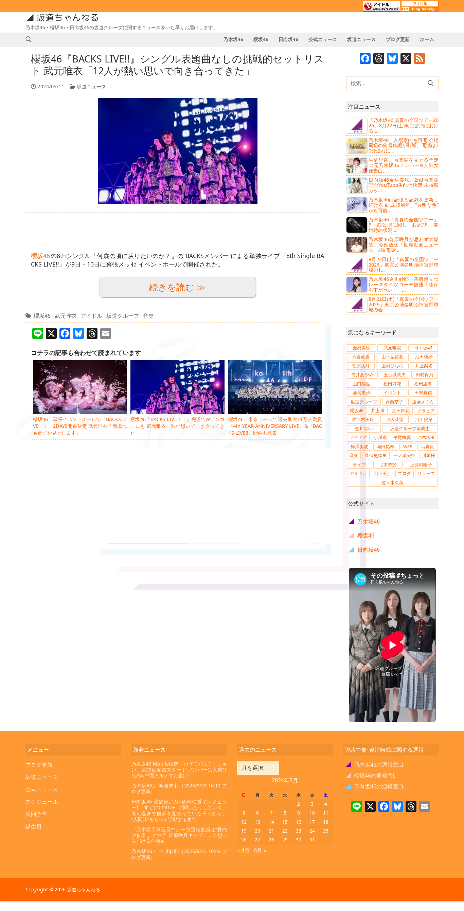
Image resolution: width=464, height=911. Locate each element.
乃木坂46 (426, 437)
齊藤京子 (394, 402)
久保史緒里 (376, 455)
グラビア (426, 410)
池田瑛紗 (424, 356)
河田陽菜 (424, 419)
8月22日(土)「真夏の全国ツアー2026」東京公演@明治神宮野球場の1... (404, 264)
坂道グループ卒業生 (410, 428)
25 (325, 830)
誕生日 (33, 826)
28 (271, 839)
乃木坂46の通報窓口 (375, 764)
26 (244, 839)
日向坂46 (423, 348)
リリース (426, 473)
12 (244, 822)
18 (325, 822)
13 (257, 822)
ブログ (404, 473)
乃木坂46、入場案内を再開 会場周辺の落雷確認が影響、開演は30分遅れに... (404, 145)
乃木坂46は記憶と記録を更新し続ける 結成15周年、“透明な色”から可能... (404, 205)
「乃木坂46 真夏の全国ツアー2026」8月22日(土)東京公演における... (404, 125)
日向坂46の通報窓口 (375, 786)
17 (312, 822)
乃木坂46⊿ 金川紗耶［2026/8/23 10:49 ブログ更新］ (179, 854)
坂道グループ (122, 316)
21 (271, 830)
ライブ (359, 464)
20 (257, 830)
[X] (406, 59)
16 (298, 822)
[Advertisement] (172, 229)
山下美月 (382, 473)
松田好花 (392, 384)
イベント (392, 392)
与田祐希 (385, 446)
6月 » (260, 850)
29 (285, 839)
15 (285, 822)
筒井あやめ (362, 374)
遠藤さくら (423, 402)
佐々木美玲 (363, 419)
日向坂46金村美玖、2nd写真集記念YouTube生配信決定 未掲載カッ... (404, 185)
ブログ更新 (39, 764)
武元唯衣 (65, 316)
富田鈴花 (401, 410)
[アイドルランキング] (381, 8)
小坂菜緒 (395, 419)
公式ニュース (41, 789)
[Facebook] (365, 59)
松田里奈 (423, 384)
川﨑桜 (428, 455)
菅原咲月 (361, 366)
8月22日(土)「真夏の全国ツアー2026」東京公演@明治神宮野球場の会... (404, 304)
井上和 (377, 410)
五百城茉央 (394, 374)
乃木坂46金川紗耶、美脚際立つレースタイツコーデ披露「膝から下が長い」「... (404, 284)
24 (312, 830)
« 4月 (243, 850)
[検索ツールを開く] (28, 39)
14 (271, 822)
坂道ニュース (90, 86)
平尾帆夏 (402, 437)
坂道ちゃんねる (67, 17)
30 (298, 839)
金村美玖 (361, 348)
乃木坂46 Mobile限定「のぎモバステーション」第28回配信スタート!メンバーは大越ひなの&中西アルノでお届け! (179, 770)
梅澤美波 (359, 446)
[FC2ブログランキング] (420, 8)
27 (257, 839)
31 (312, 839)
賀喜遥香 (361, 356)
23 (298, 830)
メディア (358, 437)
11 (325, 812)
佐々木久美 (392, 482)
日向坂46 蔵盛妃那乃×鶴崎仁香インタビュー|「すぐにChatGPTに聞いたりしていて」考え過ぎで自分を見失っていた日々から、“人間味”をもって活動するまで (179, 810)
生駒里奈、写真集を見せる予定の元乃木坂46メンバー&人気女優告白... (404, 165)
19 (244, 830)
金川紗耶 (364, 428)
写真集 (427, 446)
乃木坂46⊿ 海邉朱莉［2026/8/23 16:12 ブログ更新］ (179, 789)
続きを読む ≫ (177, 287)
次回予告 (36, 814)
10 (312, 812)
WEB (407, 446)
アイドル (91, 316)
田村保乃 (424, 374)
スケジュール (41, 801)
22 (285, 830)
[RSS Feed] (419, 59)
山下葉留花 (392, 356)
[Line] (356, 807)
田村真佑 (423, 392)
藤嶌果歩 (361, 392)
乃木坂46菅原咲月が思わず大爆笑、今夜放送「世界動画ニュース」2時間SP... (404, 244)
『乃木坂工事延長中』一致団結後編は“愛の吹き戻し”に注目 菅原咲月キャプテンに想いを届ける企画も (179, 835)
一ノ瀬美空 (404, 455)
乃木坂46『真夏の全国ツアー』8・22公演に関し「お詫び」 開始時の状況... (404, 225)
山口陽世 (361, 384)
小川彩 (380, 437)
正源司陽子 (421, 464)
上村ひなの (392, 366)
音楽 (148, 316)
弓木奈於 (388, 464)
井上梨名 (424, 366)
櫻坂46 (40, 256)
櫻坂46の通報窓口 (372, 775)
